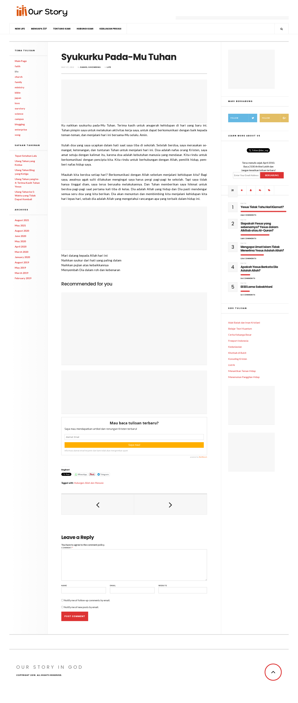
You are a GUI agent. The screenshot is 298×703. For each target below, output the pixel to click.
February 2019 (23, 278)
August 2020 (22, 230)
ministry (19, 87)
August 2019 (22, 262)
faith (17, 66)
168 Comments (248, 238)
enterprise (21, 129)
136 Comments (248, 258)
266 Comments (248, 215)
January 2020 (22, 257)
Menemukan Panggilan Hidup (244, 376)
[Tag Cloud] (269, 190)
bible (17, 92)
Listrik (231, 364)
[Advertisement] (232, 12)
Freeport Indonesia (238, 340)
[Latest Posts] (251, 190)
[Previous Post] (97, 504)
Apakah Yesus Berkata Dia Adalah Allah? (259, 268)
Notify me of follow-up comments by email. (87, 600)
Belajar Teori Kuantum (240, 328)
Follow (234, 118)
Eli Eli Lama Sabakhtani (256, 287)
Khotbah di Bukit (237, 352)
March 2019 (21, 272)
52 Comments (248, 295)
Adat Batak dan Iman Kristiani (244, 322)
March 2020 (21, 251)
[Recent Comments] (260, 190)
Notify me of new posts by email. (81, 607)
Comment (67, 547)
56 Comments (248, 278)
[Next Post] (170, 504)
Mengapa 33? (39, 28)
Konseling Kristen (237, 358)
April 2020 (20, 246)
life (16, 71)
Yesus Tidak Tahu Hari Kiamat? (262, 207)
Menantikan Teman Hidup (242, 370)
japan (18, 97)
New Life (20, 28)
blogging (20, 124)
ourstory (20, 108)
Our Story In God (49, 667)
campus (19, 118)
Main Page (21, 60)
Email (113, 585)
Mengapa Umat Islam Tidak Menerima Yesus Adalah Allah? (262, 248)
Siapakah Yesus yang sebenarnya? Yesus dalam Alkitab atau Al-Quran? (259, 227)
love (17, 103)
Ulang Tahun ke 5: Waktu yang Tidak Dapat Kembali (25, 195)
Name (64, 585)
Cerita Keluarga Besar (240, 334)
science (19, 113)
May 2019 (20, 267)
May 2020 (20, 241)
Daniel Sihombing (90, 67)
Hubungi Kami (85, 28)
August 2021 (22, 220)
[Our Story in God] (42, 11)
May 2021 (20, 225)
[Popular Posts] (232, 190)
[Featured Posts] (242, 190)
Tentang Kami (61, 28)
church (19, 76)
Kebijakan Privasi (110, 28)
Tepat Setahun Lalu (26, 155)
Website (162, 585)
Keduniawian (235, 346)
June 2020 (20, 235)
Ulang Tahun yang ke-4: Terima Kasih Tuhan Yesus (27, 182)
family (18, 82)
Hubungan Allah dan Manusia (89, 482)
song (17, 134)
